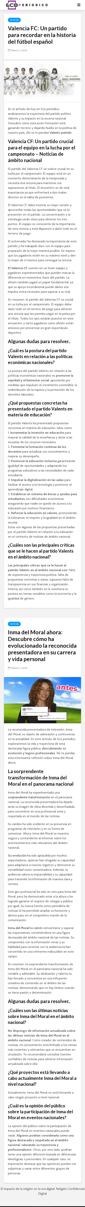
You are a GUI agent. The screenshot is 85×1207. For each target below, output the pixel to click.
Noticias (14, 20)
